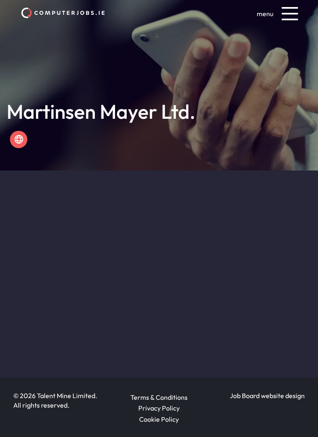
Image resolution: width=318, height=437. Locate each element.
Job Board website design (267, 395)
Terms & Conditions (159, 397)
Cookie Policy (159, 419)
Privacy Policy (159, 408)
